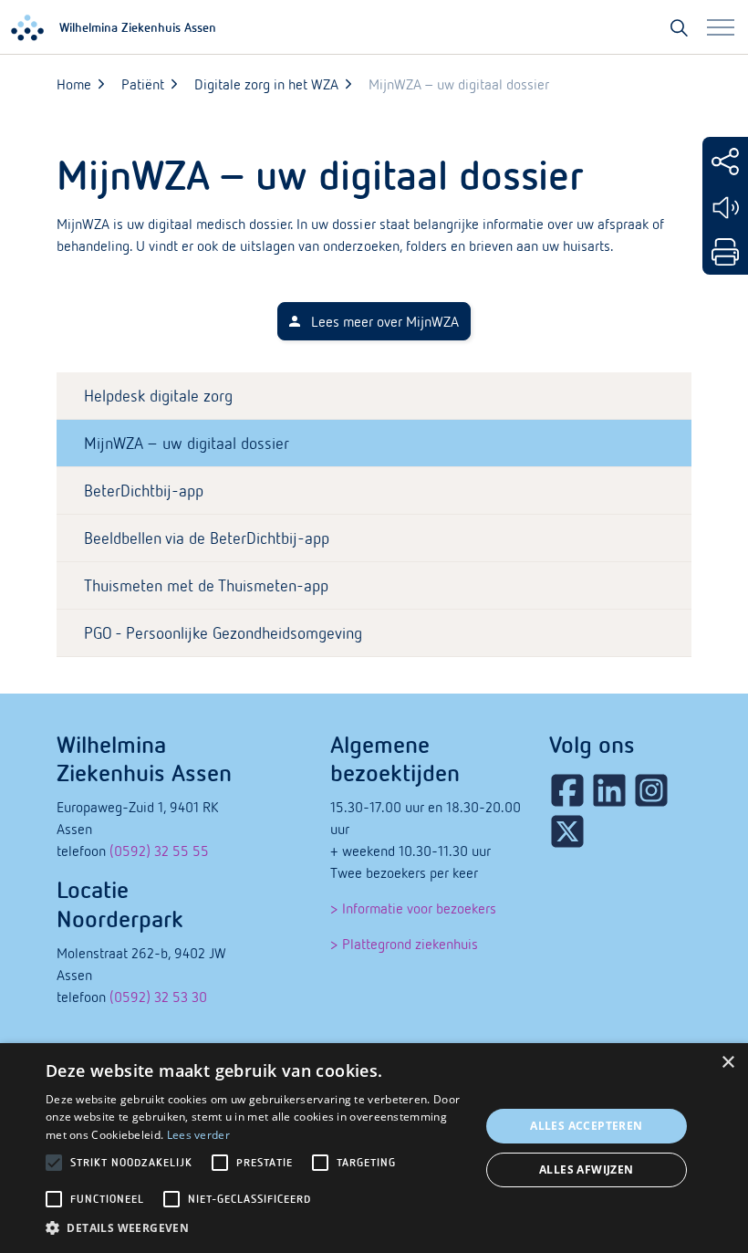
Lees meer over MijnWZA (385, 321)
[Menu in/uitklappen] (720, 27)
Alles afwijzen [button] (586, 1169)
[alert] (374, 1148)
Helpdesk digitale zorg (158, 395)
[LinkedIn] (609, 790)
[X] (567, 831)
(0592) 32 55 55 (159, 850)
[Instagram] (651, 790)
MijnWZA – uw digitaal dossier (186, 443)
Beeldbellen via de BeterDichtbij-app (206, 538)
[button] (256, 1228)
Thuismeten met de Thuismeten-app (206, 585)
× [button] (727, 1063)
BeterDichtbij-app (143, 490)
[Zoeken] (679, 27)
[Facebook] (567, 790)
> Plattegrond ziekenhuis (404, 944)
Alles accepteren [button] (586, 1125)
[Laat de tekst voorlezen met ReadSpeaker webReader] (725, 207)
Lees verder (198, 1135)
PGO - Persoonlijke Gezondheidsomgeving (223, 632)
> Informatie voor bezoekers (413, 908)
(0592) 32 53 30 (158, 996)
